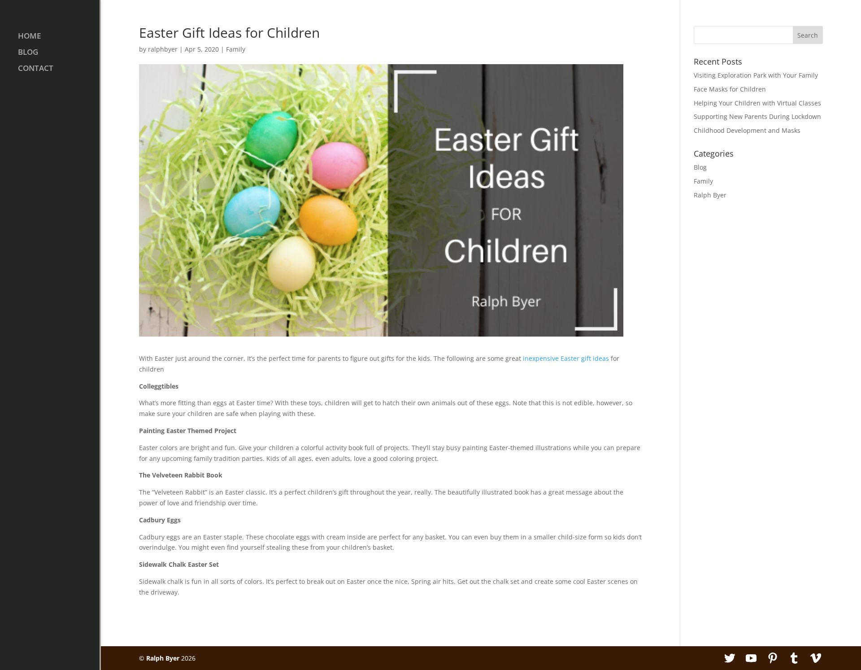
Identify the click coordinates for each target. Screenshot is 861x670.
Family (235, 49)
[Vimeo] (815, 658)
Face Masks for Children (730, 89)
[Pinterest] (772, 658)
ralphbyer (163, 49)
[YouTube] (751, 658)
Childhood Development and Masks (747, 130)
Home (29, 37)
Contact (35, 69)
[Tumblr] (794, 658)
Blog (28, 53)
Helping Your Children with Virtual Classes (757, 103)
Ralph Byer (710, 195)
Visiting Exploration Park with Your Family (756, 75)
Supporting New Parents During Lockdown (757, 116)
